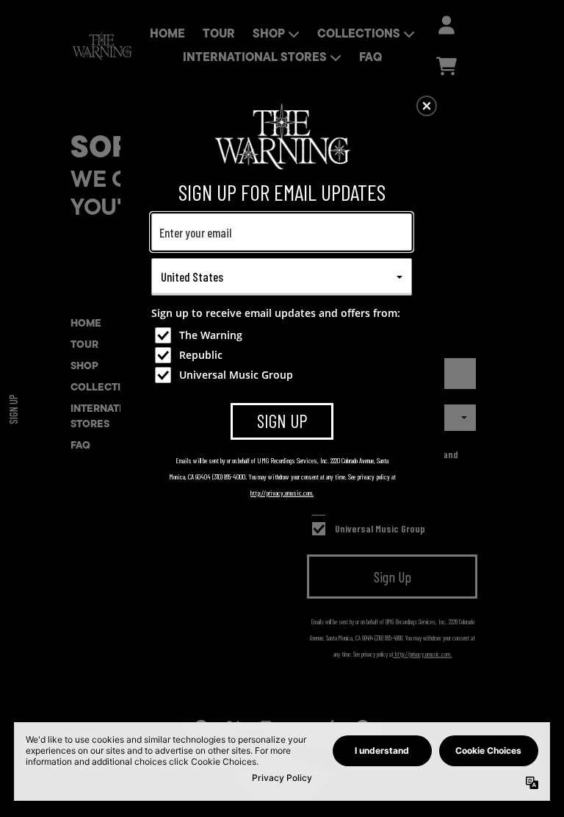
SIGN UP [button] (282, 421)
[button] (426, 106)
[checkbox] (283, 335)
